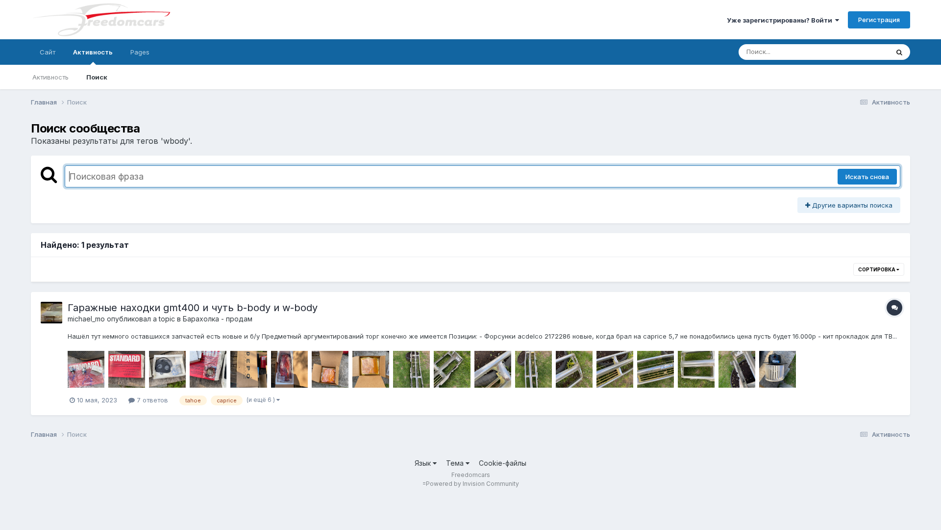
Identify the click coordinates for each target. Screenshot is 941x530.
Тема (456, 463)
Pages (139, 52)
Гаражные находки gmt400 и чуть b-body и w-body (193, 308)
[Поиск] (899, 52)
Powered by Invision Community (472, 483)
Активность (93, 52)
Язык (424, 463)
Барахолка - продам (217, 319)
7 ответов (151, 400)
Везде (866, 51)
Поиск (96, 77)
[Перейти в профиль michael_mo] (51, 312)
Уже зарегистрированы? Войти (781, 20)
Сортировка (877, 269)
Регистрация (879, 20)
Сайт (47, 52)
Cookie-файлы (502, 463)
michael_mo (86, 319)
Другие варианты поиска (851, 205)
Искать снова (867, 177)
